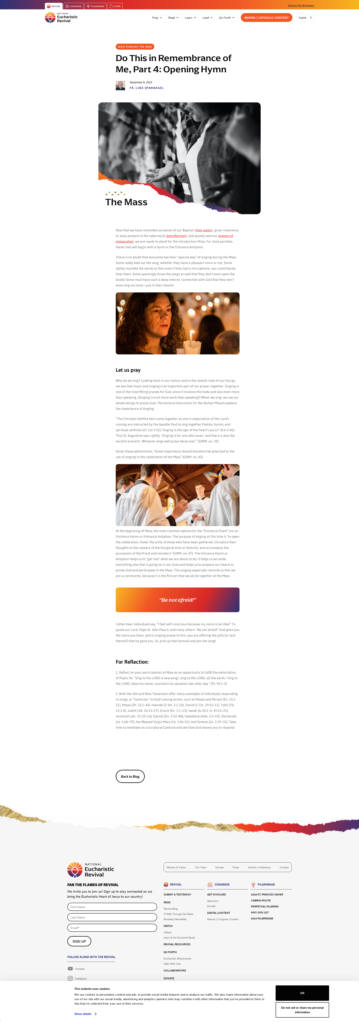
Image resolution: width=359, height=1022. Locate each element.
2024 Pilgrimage (262, 918)
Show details (82, 1013)
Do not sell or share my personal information (302, 1010)
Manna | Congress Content (222, 919)
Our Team (200, 867)
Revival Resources (177, 944)
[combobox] (305, 17)
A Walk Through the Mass (178, 914)
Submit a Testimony (259, 867)
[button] (157, 17)
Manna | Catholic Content (266, 17)
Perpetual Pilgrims (265, 906)
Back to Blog (130, 776)
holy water (204, 230)
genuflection (176, 235)
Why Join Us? (260, 912)
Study (179, 937)
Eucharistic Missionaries (177, 958)
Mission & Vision (176, 867)
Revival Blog (171, 908)
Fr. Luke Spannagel (147, 88)
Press (236, 867)
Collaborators (175, 970)
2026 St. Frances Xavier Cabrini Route (267, 897)
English (302, 17)
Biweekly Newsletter (175, 919)
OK (302, 993)
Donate (219, 867)
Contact (284, 867)
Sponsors (212, 901)
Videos (167, 932)
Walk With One (172, 963)
